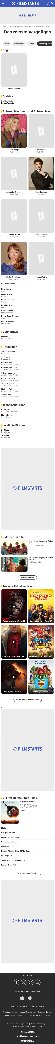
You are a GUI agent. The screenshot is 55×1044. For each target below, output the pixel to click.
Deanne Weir (6, 362)
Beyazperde (43, 1012)
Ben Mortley (6, 305)
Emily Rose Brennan (10, 316)
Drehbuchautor (7, 101)
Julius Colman (7, 384)
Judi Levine (6, 357)
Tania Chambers (8, 351)
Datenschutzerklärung (21, 1026)
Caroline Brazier (14, 235)
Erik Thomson (41, 150)
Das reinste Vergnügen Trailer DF (41, 542)
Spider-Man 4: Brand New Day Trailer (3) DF (14, 656)
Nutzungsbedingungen (39, 1024)
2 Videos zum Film (27, 577)
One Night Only (7, 856)
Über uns (10, 1024)
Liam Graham (7, 311)
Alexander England (13, 192)
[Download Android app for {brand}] (31, 998)
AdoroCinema (10, 1015)
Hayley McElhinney (13, 277)
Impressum (24, 1024)
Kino (9, 26)
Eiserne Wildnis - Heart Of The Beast (15, 851)
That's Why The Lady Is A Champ (14, 860)
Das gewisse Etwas (8, 833)
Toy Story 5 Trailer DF (41, 692)
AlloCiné (6, 1012)
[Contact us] (38, 982)
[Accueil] (25, 3)
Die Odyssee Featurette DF (14, 692)
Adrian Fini (6, 394)
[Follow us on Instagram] (31, 982)
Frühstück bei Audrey (9, 865)
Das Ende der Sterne (9, 842)
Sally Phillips (14, 150)
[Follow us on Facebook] (17, 982)
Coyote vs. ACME (27, 802)
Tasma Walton (41, 277)
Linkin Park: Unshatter (10, 837)
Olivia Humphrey (8, 373)
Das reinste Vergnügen (27, 31)
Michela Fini (6, 389)
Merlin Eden (6, 415)
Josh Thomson (41, 235)
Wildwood (5, 846)
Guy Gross (6, 336)
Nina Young (6, 289)
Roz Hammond (7, 300)
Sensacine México (37, 1015)
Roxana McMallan (9, 368)
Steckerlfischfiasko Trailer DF (41, 621)
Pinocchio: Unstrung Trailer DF (14, 621)
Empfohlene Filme (18, 26)
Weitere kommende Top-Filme (27, 873)
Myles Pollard (7, 294)
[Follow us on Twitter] (24, 982)
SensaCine (24, 1012)
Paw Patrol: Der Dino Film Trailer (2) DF (41, 656)
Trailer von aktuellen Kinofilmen (27, 700)
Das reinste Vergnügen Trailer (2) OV (41, 559)
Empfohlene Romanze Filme (34, 26)
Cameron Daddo (8, 284)
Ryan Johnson (41, 192)
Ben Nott (5, 410)
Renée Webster (14, 89)
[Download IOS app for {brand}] (23, 998)
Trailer (22, 810)
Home (4, 26)
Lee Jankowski (7, 321)
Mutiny (4, 828)
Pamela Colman (8, 378)
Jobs (17, 1024)
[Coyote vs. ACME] (10, 812)
